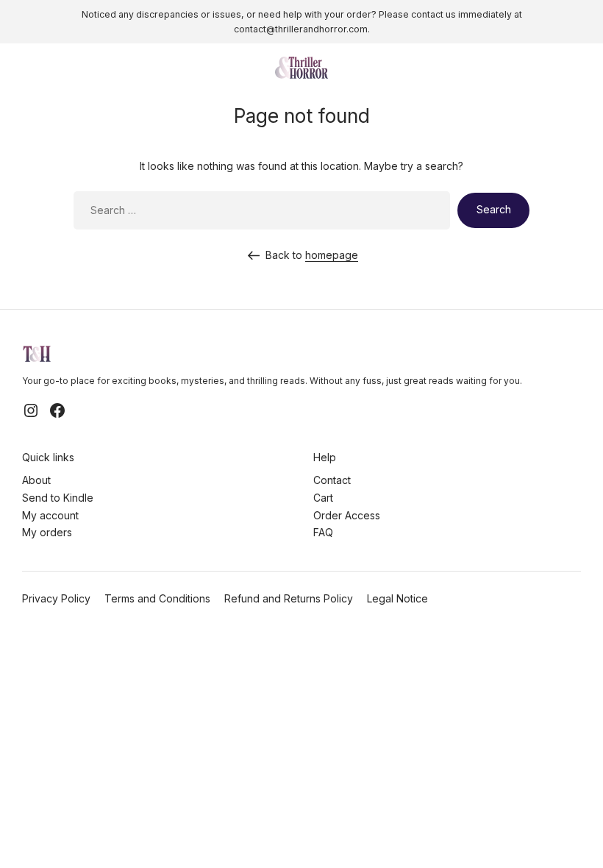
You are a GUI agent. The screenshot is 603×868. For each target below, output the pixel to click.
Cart (323, 497)
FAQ (323, 532)
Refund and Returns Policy (288, 598)
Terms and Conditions (157, 598)
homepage (331, 255)
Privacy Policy (56, 598)
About (36, 480)
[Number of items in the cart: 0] (576, 68)
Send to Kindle (57, 497)
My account (50, 515)
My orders (47, 532)
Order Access (346, 515)
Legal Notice (397, 598)
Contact (332, 480)
